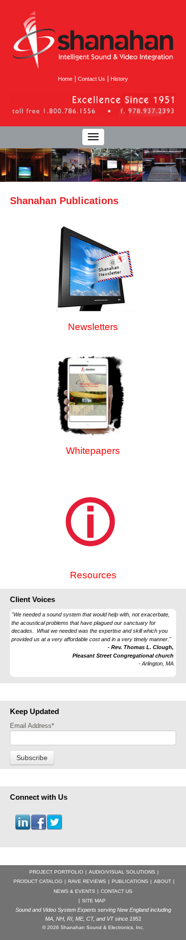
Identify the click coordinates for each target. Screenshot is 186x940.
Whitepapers (93, 450)
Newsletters (93, 327)
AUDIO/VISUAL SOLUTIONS (122, 872)
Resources (93, 575)
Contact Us (91, 79)
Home (65, 79)
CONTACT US (116, 891)
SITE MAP (94, 900)
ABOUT (162, 881)
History (119, 79)
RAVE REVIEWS (87, 881)
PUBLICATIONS (130, 881)
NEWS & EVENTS (74, 891)
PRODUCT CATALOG (37, 881)
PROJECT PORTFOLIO (56, 872)
